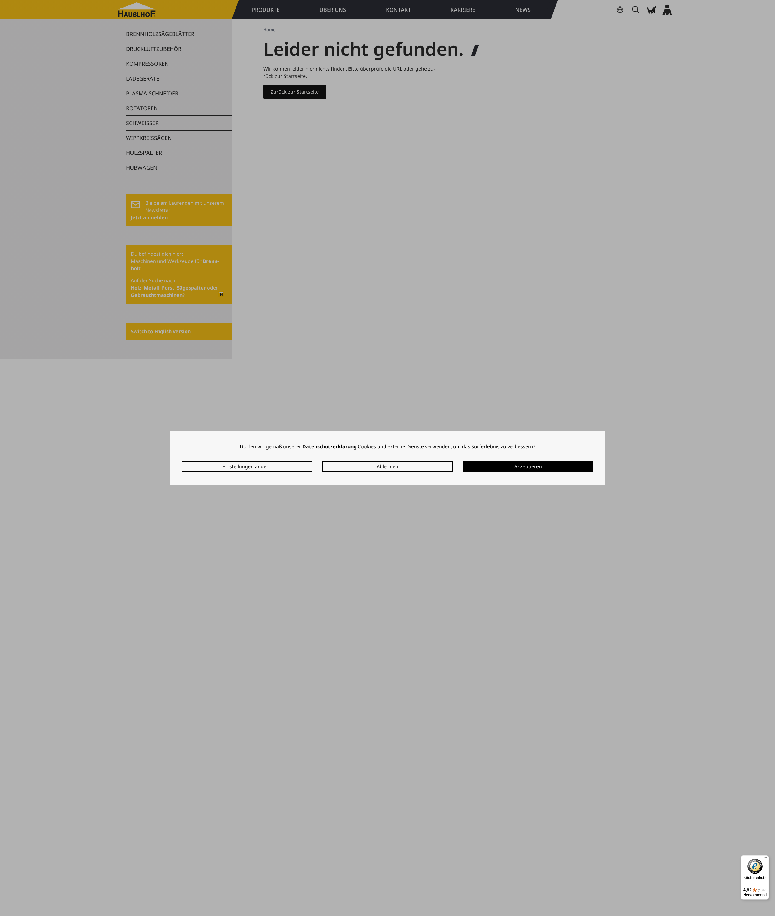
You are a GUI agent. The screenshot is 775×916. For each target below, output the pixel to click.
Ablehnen (387, 466)
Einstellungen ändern (247, 466)
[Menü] (765, 859)
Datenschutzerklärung (329, 446)
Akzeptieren (528, 466)
